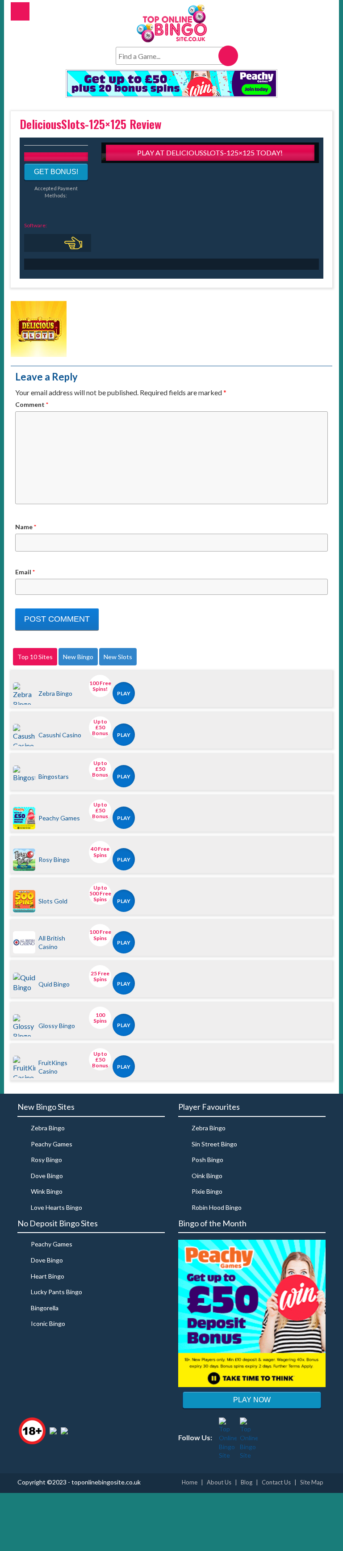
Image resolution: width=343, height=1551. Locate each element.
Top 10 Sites (35, 657)
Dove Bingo (47, 1175)
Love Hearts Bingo (56, 1207)
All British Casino (51, 942)
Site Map (311, 1482)
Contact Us (276, 1482)
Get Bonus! (56, 172)
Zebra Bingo (55, 693)
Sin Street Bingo (214, 1144)
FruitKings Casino (52, 1067)
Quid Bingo (54, 984)
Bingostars (53, 776)
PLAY (123, 693)
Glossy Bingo (56, 1025)
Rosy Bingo (54, 859)
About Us (219, 1482)
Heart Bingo (47, 1276)
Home (189, 1482)
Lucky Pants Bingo (56, 1292)
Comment (31, 404)
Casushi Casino (59, 735)
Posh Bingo (207, 1159)
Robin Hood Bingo (217, 1207)
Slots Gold (52, 901)
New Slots (118, 657)
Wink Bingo (47, 1191)
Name (25, 527)
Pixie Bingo (207, 1191)
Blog (246, 1482)
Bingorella (45, 1308)
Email (25, 572)
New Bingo (78, 657)
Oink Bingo (207, 1175)
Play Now (252, 1400)
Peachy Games (59, 818)
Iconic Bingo (48, 1323)
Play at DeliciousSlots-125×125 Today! (210, 152)
